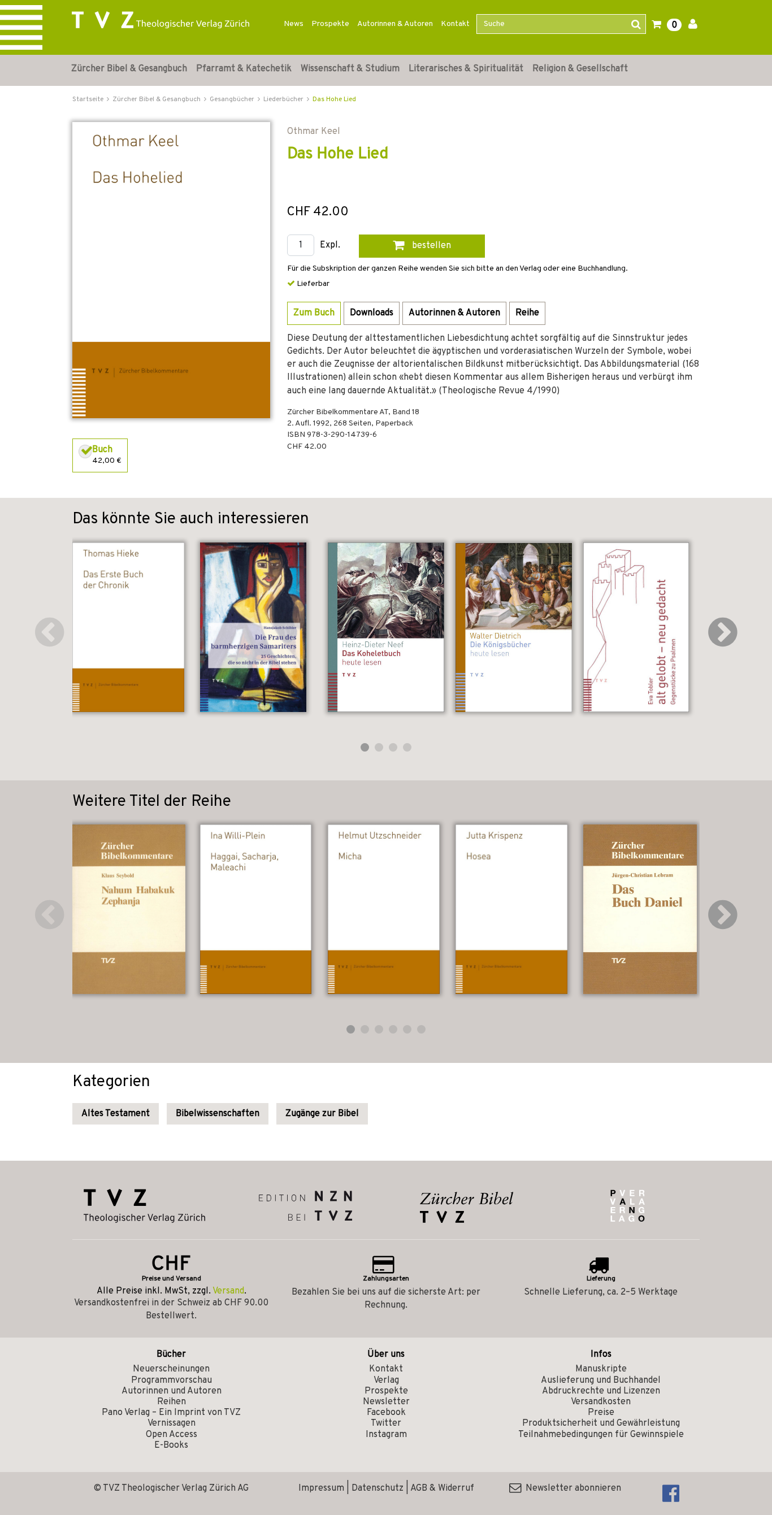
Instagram (386, 1434)
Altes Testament (115, 1113)
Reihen (171, 1402)
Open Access (171, 1434)
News (293, 24)
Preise (601, 1412)
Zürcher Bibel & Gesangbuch (129, 69)
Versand (228, 1291)
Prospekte (330, 24)
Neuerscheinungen (171, 1369)
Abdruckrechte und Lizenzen (601, 1391)
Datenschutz (378, 1488)
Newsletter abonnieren (571, 1488)
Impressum (321, 1488)
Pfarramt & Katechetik (244, 69)
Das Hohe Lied (334, 99)
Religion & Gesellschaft (580, 69)
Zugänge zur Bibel (322, 1113)
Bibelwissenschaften (217, 1113)
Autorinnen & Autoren (395, 24)
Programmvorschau (171, 1380)
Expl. (330, 245)
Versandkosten (601, 1402)
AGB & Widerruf (442, 1488)
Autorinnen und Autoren (172, 1391)
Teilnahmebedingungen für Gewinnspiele (601, 1434)
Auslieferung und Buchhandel (601, 1380)
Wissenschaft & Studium (350, 69)
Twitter (386, 1423)
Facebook (386, 1412)
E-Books (171, 1445)
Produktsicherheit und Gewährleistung (601, 1423)
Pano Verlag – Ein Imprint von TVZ (171, 1412)
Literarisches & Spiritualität (466, 69)
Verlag (386, 1380)
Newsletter (386, 1402)
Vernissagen (172, 1423)
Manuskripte (601, 1369)
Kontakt (455, 24)
